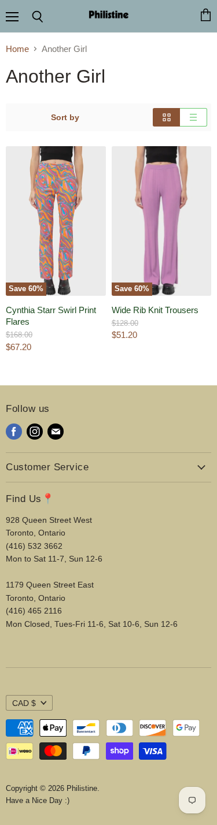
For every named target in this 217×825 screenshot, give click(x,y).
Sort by (65, 117)
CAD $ (24, 703)
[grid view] (166, 117)
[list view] (193, 117)
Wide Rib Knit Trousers (155, 310)
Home (17, 49)
